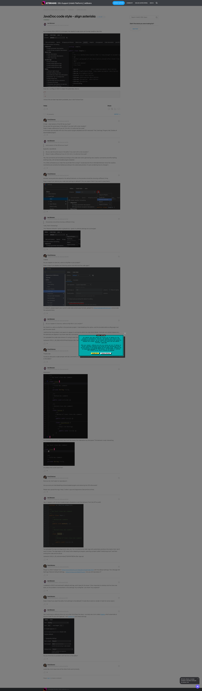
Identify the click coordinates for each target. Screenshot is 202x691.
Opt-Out (112, 350)
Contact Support (119, 3)
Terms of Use (109, 347)
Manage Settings (106, 353)
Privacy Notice (97, 347)
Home (49, 3)
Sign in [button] (151, 3)
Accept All (95, 353)
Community (130, 3)
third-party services (89, 349)
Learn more (104, 342)
